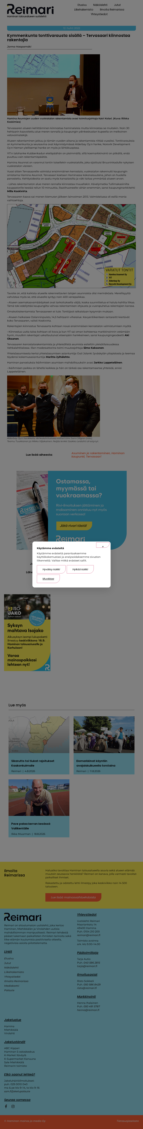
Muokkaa (48, 578)
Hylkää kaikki (80, 569)
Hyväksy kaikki (51, 569)
